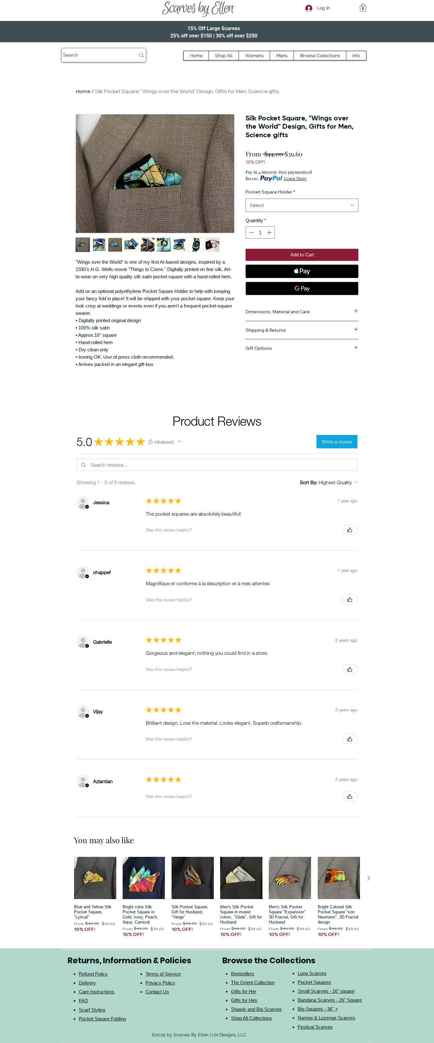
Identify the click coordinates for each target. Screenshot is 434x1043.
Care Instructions (96, 991)
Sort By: (308, 482)
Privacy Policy (160, 982)
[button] (363, 7)
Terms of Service (163, 974)
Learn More (295, 178)
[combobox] (302, 205)
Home (83, 91)
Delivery (87, 982)
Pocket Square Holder (270, 192)
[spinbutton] (260, 232)
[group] (217, 897)
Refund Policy (93, 974)
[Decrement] (251, 232)
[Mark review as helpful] (349, 530)
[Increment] (270, 232)
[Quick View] (95, 878)
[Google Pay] (302, 288)
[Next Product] (369, 878)
